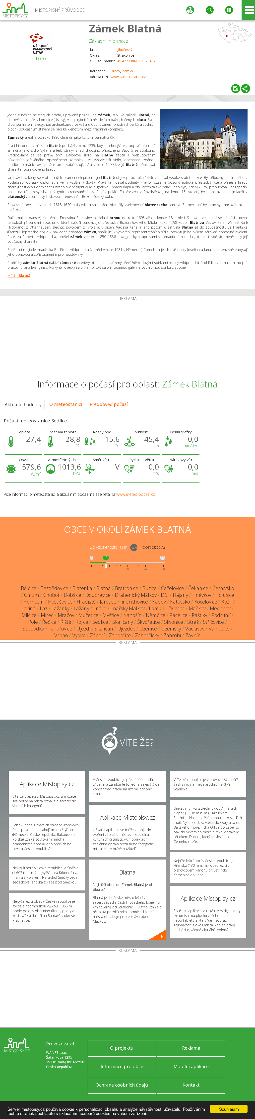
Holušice (224, 595)
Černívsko (223, 588)
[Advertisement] (127, 338)
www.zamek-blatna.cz (128, 76)
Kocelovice (205, 601)
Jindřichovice (134, 601)
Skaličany (122, 622)
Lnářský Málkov (128, 608)
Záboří (97, 635)
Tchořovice (60, 628)
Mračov (66, 615)
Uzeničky (171, 628)
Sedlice (100, 622)
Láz (43, 608)
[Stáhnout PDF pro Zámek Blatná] (235, 88)
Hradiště (86, 601)
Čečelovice (172, 588)
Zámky (127, 71)
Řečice (49, 622)
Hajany (180, 595)
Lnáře (99, 608)
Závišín (193, 635)
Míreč (47, 615)
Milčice (29, 615)
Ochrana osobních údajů (122, 1085)
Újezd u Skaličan (94, 628)
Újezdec (126, 628)
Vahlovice (219, 628)
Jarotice (108, 601)
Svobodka (33, 628)
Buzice (149, 588)
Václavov (194, 628)
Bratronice (126, 588)
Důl (165, 595)
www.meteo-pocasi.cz (135, 494)
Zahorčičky (147, 635)
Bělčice (28, 588)
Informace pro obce (122, 1066)
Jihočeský (124, 49)
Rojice (81, 622)
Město (18, 275)
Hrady (115, 71)
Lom (154, 608)
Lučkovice (174, 608)
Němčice (155, 615)
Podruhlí (221, 615)
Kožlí (226, 601)
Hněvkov (201, 595)
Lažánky (60, 608)
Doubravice (98, 595)
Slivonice (173, 622)
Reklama (191, 1048)
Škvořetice (148, 622)
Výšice (79, 635)
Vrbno (61, 635)
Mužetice (88, 615)
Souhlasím (229, 1109)
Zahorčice (120, 635)
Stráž (193, 622)
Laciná (28, 608)
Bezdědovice (54, 588)
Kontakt (191, 1085)
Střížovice (213, 622)
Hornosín (33, 601)
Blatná (103, 588)
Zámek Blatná (125, 28)
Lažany (81, 608)
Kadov (159, 601)
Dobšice (72, 595)
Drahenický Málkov (136, 595)
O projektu (121, 1048)
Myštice (111, 615)
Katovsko (180, 601)
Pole (33, 622)
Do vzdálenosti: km (108, 547)
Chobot (51, 595)
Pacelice (179, 615)
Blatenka (82, 588)
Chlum (31, 595)
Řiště (66, 622)
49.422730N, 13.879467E (137, 61)
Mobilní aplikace (191, 1066)
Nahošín (132, 615)
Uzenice (148, 628)
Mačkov (197, 608)
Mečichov (220, 608)
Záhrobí (172, 635)
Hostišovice (60, 601)
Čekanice (198, 588)
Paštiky (199, 615)
